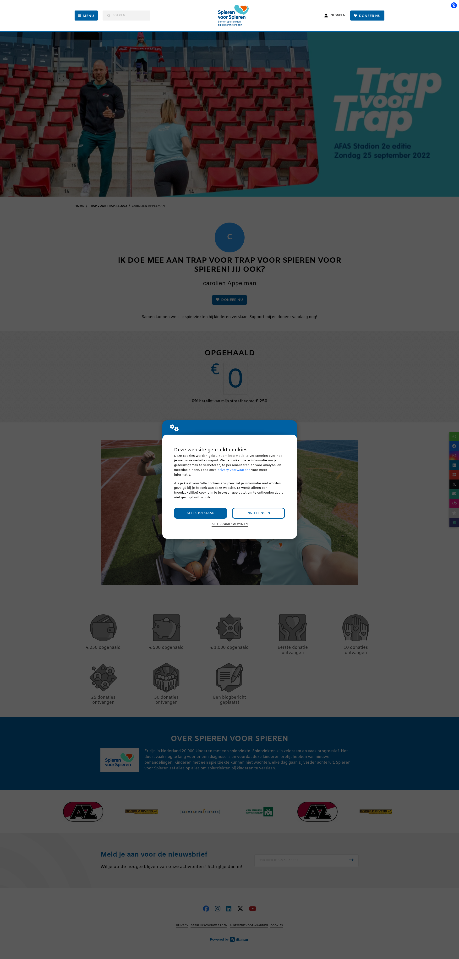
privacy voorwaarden (234, 470)
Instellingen (258, 513)
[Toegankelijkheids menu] (454, 5)
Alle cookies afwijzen (230, 524)
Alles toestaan (200, 513)
